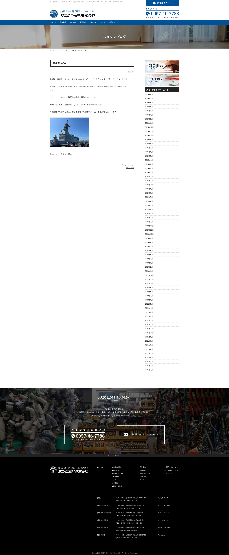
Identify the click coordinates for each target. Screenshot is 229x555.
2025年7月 (149, 148)
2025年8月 (149, 144)
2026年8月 (149, 94)
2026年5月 (149, 107)
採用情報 (83, 22)
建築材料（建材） (119, 473)
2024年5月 (149, 205)
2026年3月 (149, 115)
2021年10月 (149, 333)
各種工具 (116, 483)
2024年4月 (149, 209)
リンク (102, 22)
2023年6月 (149, 251)
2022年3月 (149, 312)
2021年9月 (149, 337)
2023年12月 (149, 226)
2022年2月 (149, 316)
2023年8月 (149, 242)
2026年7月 (149, 98)
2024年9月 (149, 189)
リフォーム (117, 480)
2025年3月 (149, 164)
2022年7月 (149, 296)
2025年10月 (149, 135)
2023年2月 (149, 267)
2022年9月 (149, 288)
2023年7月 (149, 246)
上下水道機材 (117, 467)
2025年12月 (149, 127)
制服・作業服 (117, 486)
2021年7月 (149, 345)
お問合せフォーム (171, 467)
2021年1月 (149, 370)
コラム (62, 50)
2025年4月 (149, 160)
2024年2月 (149, 218)
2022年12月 (149, 275)
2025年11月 (149, 131)
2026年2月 (149, 119)
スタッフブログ (71, 50)
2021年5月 (149, 353)
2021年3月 (149, 362)
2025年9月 (149, 139)
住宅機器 (116, 476)
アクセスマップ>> (164, 498)
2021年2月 (149, 366)
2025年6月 (149, 152)
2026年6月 (149, 102)
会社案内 (73, 22)
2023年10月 (149, 234)
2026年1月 (149, 123)
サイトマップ (169, 473)
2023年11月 (149, 230)
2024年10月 (149, 185)
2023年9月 (149, 238)
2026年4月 (149, 111)
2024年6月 (149, 201)
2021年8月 (149, 341)
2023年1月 (149, 271)
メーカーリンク (145, 473)
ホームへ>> (130, 168)
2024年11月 (149, 181)
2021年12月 (149, 325)
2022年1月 (149, 320)
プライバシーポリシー (172, 470)
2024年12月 (149, 176)
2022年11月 (149, 279)
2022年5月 (149, 304)
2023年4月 (149, 259)
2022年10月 (149, 283)
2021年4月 (149, 357)
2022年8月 (149, 292)
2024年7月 (149, 197)
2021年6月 (149, 349)
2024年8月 (149, 193)
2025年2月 (149, 168)
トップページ (54, 50)
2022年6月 (149, 300)
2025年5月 (149, 156)
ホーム (53, 22)
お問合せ (112, 22)
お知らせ (93, 22)
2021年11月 (149, 329)
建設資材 (116, 470)
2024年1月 (149, 222)
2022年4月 (149, 308)
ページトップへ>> (127, 165)
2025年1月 (149, 172)
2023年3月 (149, 263)
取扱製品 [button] (63, 22)
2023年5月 (149, 255)
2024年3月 (149, 213)
